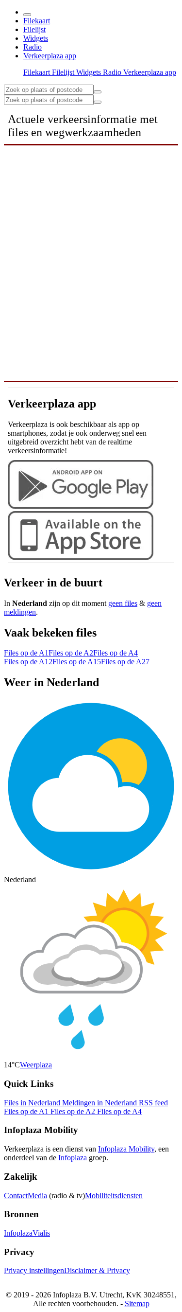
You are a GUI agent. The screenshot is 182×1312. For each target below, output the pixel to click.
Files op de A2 (71, 653)
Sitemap (137, 1303)
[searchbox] (49, 90)
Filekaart (36, 21)
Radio (32, 47)
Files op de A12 (28, 661)
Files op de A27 (125, 661)
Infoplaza (72, 1157)
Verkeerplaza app (49, 56)
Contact (16, 1195)
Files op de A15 (76, 661)
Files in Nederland (33, 1103)
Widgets (35, 38)
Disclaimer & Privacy (97, 1270)
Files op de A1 (26, 653)
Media (37, 1195)
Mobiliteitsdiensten (114, 1195)
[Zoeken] (97, 102)
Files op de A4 (115, 653)
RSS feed (153, 1103)
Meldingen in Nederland (100, 1103)
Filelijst (34, 29)
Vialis (41, 1233)
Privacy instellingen (34, 1270)
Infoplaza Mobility (126, 1149)
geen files (122, 603)
